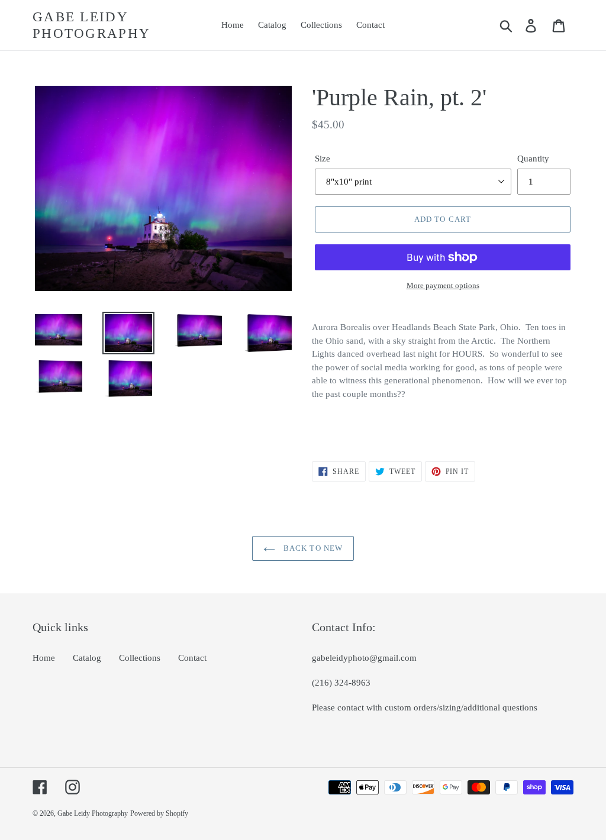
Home (44, 658)
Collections (139, 658)
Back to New (311, 548)
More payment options (443, 285)
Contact (192, 658)
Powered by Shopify (159, 813)
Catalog (87, 658)
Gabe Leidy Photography (91, 25)
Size (322, 158)
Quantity (533, 158)
